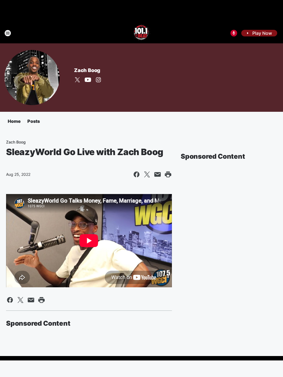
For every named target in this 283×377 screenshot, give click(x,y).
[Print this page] (168, 174)
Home (14, 121)
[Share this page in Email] (157, 174)
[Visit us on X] (77, 79)
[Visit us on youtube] (88, 79)
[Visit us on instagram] (98, 79)
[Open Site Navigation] (7, 33)
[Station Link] (142, 33)
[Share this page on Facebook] (136, 174)
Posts (33, 121)
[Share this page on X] (147, 174)
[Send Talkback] (233, 33)
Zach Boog (87, 70)
